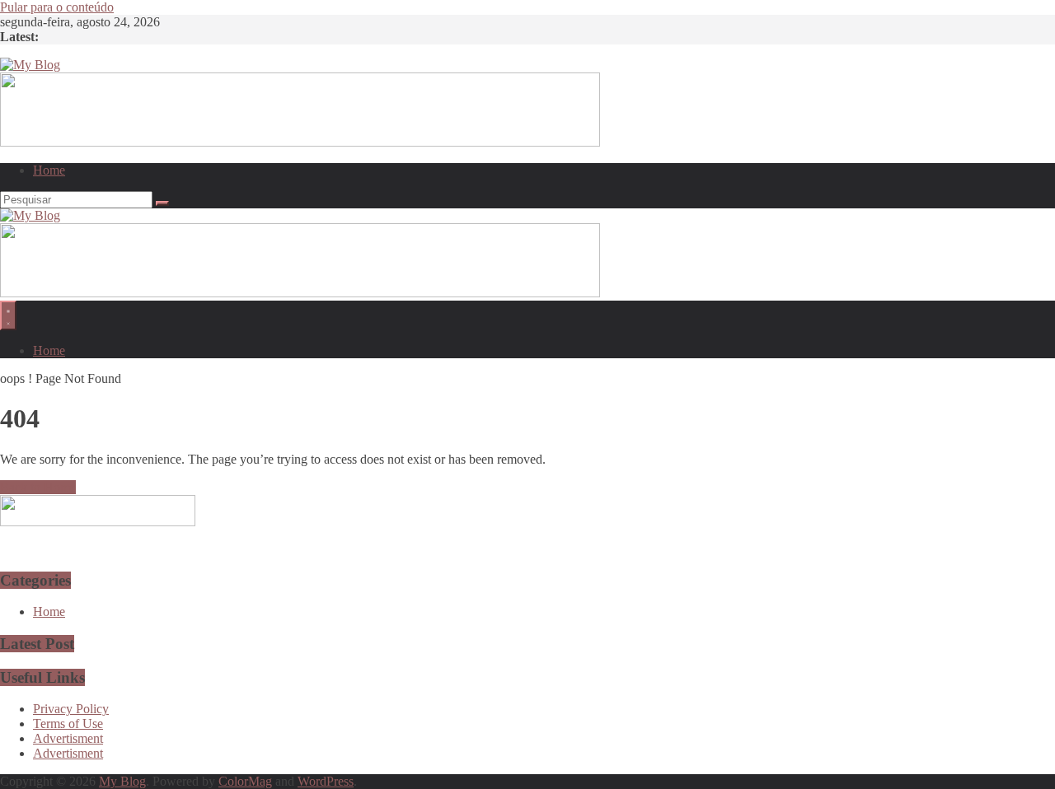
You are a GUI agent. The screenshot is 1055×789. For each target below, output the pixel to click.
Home (49, 170)
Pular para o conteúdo (57, 7)
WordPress (326, 781)
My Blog (122, 781)
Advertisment (68, 738)
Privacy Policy (71, 709)
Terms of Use (68, 724)
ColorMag (245, 781)
